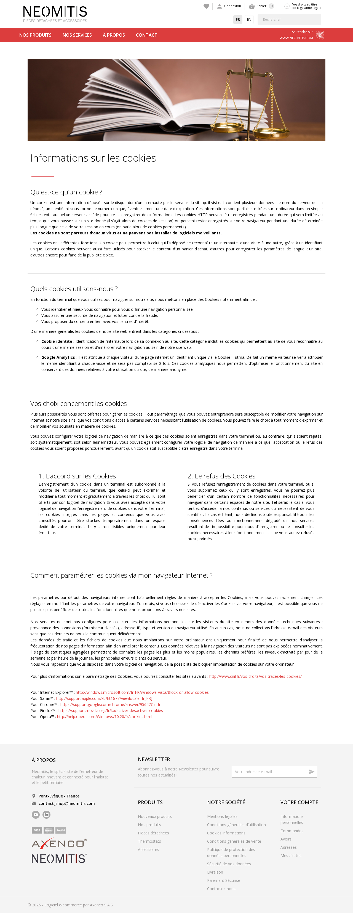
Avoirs (286, 839)
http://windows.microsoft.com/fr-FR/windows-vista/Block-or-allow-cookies (142, 692)
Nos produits (149, 824)
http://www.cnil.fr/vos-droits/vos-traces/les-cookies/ (255, 676)
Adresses (288, 847)
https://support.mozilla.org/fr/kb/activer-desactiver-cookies (110, 710)
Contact (146, 35)
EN (249, 19)
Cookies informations (226, 833)
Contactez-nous (221, 888)
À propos (114, 35)
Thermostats (149, 841)
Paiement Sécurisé (223, 880)
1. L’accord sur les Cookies (77, 476)
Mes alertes (290, 855)
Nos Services (77, 35)
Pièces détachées (153, 833)
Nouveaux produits (155, 816)
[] (319, 19)
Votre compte (299, 802)
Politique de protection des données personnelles (231, 852)
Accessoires (148, 849)
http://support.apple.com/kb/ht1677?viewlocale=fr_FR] (104, 698)
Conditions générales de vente (234, 841)
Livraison (215, 872)
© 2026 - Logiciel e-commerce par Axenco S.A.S (70, 904)
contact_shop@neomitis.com (67, 803)
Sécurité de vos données (229, 863)
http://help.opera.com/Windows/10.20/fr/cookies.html (104, 716)
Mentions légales (222, 816)
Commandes (291, 830)
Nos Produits (35, 35)
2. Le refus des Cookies (221, 476)
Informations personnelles (292, 819)
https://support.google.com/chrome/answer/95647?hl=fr (110, 704)
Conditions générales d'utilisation (236, 824)
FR (238, 19)
